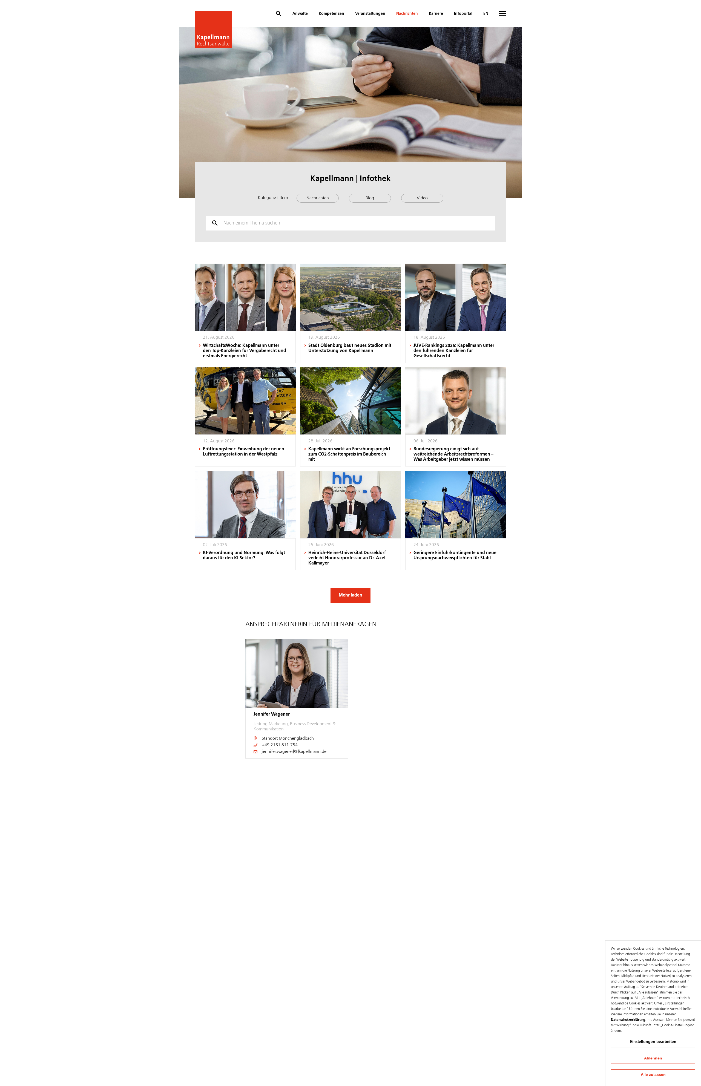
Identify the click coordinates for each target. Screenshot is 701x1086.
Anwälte (300, 14)
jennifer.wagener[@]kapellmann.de (294, 752)
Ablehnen (653, 1058)
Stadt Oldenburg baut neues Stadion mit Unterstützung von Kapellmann (349, 348)
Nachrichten (407, 14)
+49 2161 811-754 (280, 745)
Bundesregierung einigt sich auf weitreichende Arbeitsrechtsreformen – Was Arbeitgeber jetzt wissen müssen (453, 454)
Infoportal (463, 14)
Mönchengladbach (296, 738)
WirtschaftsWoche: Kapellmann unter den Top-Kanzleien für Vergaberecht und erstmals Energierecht (244, 351)
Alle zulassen (653, 1074)
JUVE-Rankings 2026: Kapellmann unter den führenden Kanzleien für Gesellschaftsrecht (453, 351)
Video (422, 198)
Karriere (436, 14)
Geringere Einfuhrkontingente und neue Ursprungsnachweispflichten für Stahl (454, 555)
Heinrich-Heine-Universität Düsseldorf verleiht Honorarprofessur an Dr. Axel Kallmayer (347, 558)
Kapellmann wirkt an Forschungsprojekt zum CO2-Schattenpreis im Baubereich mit (349, 454)
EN (485, 14)
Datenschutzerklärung (628, 1020)
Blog (370, 198)
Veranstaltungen (370, 14)
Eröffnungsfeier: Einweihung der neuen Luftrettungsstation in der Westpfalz (243, 452)
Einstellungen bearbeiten (653, 1042)
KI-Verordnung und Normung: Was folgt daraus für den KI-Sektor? (244, 555)
